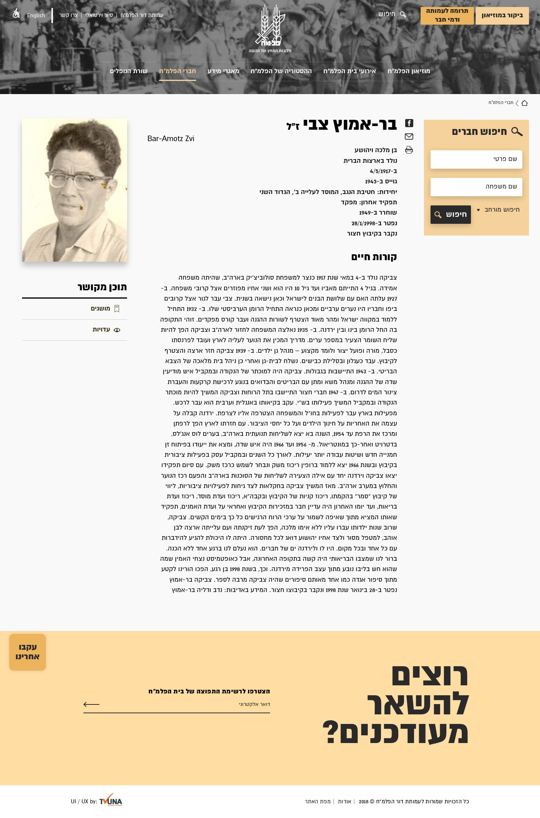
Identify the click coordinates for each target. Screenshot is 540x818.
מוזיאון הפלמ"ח (409, 71)
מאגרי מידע (223, 71)
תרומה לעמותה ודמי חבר (447, 15)
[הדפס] (409, 150)
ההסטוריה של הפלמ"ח (281, 71)
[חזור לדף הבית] (524, 103)
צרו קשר (68, 15)
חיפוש (456, 214)
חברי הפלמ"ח (177, 71)
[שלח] (91, 704)
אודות (345, 801)
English (36, 15)
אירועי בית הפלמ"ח (349, 71)
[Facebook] (409, 123)
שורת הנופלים (129, 71)
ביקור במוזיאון (502, 15)
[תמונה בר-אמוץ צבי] (74, 189)
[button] (16, 13)
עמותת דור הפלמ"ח (141, 15)
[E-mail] (409, 137)
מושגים (100, 309)
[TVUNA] (110, 799)
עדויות (101, 330)
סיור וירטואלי (99, 15)
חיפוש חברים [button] (479, 132)
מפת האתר (318, 801)
